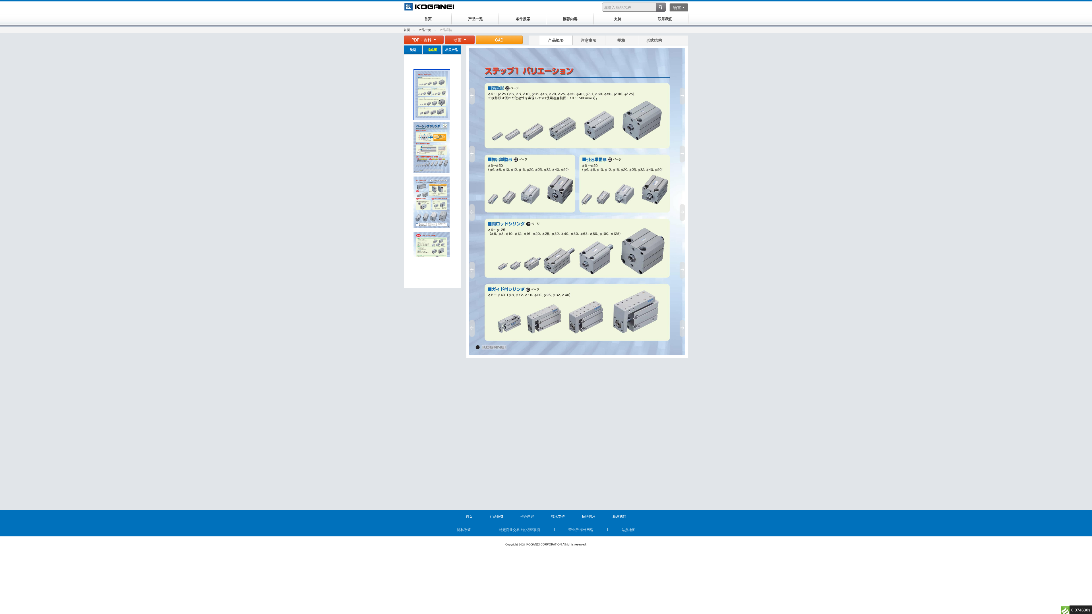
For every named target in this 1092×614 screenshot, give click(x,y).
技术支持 (558, 516)
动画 (458, 40)
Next (683, 210)
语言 (677, 7)
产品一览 (425, 29)
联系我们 (619, 516)
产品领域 (496, 516)
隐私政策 (464, 529)
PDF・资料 (422, 40)
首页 (407, 29)
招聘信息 (588, 516)
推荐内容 (527, 516)
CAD (499, 40)
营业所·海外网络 (580, 529)
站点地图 (628, 529)
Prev (471, 210)
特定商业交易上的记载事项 (519, 529)
